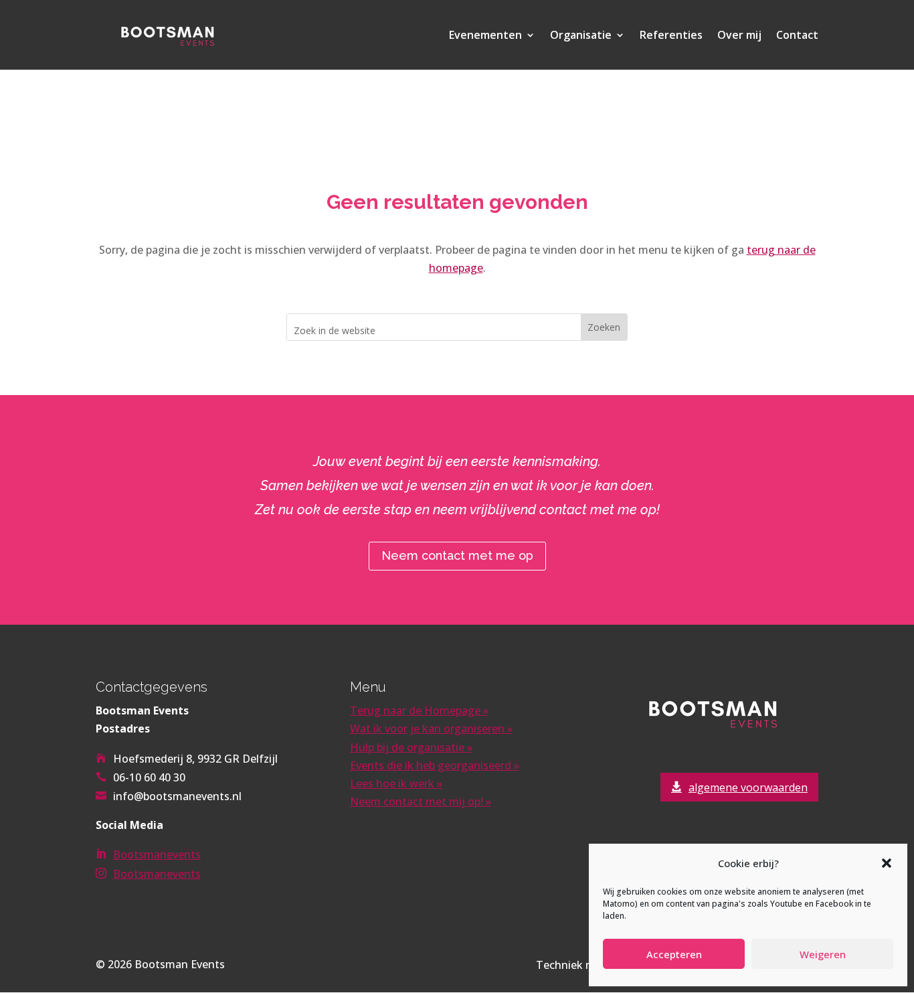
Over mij (739, 36)
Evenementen (485, 36)
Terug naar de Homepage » (419, 710)
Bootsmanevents (157, 854)
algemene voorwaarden (748, 787)
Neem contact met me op (457, 555)
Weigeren (823, 954)
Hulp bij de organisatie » (411, 747)
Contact (797, 36)
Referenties (671, 36)
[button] (886, 863)
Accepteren (674, 954)
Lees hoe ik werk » (396, 783)
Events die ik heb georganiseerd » (434, 765)
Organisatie (581, 36)
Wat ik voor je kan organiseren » (431, 728)
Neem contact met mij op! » (420, 801)
